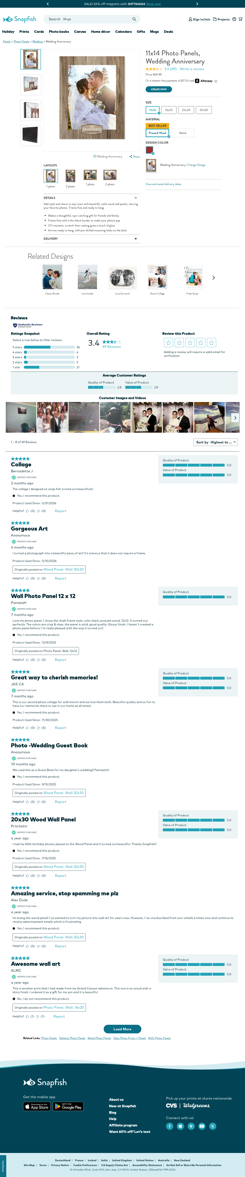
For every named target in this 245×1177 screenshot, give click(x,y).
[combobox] (92, 19)
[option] (30, 59)
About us (116, 1099)
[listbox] (184, 131)
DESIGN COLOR (157, 143)
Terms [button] (43, 1165)
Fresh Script (192, 294)
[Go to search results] (134, 19)
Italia (104, 1160)
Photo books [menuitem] (59, 31)
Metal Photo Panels (99, 1038)
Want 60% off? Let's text (129, 1131)
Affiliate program (123, 1125)
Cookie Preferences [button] (85, 1165)
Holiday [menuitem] (8, 31)
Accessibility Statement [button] (147, 1165)
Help (112, 1119)
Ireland (92, 1160)
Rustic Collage (157, 294)
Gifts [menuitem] (141, 31)
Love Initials (87, 294)
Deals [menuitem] (168, 31)
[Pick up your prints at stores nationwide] (171, 1105)
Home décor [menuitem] (100, 31)
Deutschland (63, 1160)
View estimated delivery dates (163, 184)
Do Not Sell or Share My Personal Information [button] (193, 1165)
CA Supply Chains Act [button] (114, 1165)
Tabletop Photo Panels (72, 1038)
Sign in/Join (201, 19)
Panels (7, 41)
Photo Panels (21, 41)
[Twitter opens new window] (214, 1124)
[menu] (134, 156)
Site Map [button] (29, 1165)
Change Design (196, 164)
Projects (224, 19)
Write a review (192, 69)
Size (149, 102)
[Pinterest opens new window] (193, 1124)
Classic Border (52, 294)
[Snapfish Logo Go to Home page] (19, 19)
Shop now (152, 4)
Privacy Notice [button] (60, 1165)
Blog (112, 1112)
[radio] (149, 150)
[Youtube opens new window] (203, 1124)
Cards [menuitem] (39, 31)
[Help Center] (234, 19)
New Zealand (182, 1160)
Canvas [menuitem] (80, 31)
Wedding (37, 41)
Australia (164, 1160)
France (79, 1160)
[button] (95, 156)
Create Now (159, 89)
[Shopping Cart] (239, 19)
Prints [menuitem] (24, 31)
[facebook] (171, 1124)
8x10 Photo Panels (159, 1038)
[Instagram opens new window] (182, 1124)
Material (153, 119)
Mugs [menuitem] (154, 31)
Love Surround (122, 294)
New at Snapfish (122, 1106)
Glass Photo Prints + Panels (129, 1038)
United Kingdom (122, 1160)
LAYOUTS (50, 165)
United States (145, 1160)
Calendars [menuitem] (123, 31)
